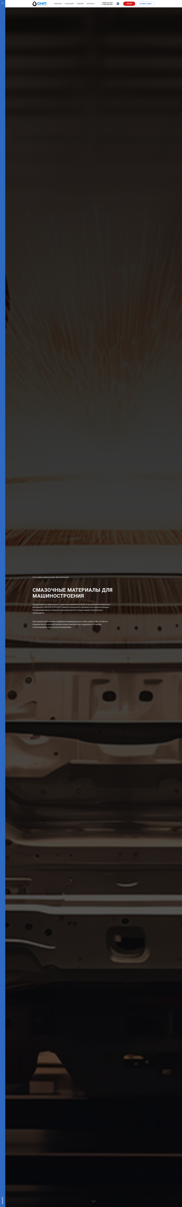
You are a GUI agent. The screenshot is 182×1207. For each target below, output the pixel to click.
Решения (80, 3)
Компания (58, 3)
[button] (129, 4)
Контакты (90, 3)
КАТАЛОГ (3, 1200)
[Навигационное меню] (2, 3)
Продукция (69, 3)
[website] (118, 3)
